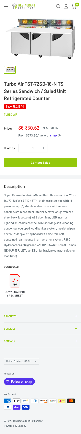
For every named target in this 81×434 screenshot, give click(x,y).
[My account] (66, 6)
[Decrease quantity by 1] (22, 148)
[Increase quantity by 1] (43, 148)
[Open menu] (6, 6)
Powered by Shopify (15, 425)
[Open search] (58, 6)
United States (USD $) (18, 361)
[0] (73, 6)
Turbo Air (10, 114)
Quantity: (10, 148)
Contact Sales (40, 162)
